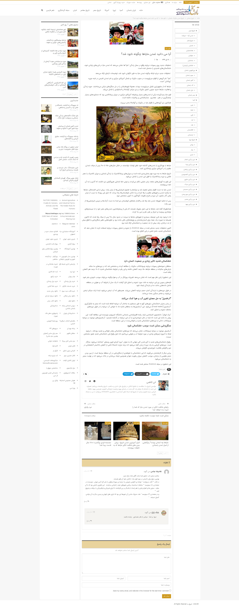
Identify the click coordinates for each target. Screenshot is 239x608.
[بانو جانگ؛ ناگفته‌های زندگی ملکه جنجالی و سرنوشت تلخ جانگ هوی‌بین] (46, 118)
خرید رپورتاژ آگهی (119, 2)
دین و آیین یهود (190, 204)
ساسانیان (190, 60)
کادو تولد (55, 346)
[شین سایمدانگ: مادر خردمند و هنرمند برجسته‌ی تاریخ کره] (46, 170)
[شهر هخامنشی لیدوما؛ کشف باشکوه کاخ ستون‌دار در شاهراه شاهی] (72, 32)
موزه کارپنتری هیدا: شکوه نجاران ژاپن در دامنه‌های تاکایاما (54, 73)
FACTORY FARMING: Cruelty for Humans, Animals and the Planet (50, 204)
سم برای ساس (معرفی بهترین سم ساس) (50, 334)
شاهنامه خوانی (53, 341)
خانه (180, 2)
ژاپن (192, 115)
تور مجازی (147, 2)
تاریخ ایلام (190, 40)
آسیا (121, 10)
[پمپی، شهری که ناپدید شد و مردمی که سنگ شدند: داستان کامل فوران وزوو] (46, 160)
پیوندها (139, 2)
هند (192, 125)
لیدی (191, 154)
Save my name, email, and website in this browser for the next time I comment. (141, 591)
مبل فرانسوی (71, 368)
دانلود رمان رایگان (69, 296)
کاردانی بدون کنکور (69, 350)
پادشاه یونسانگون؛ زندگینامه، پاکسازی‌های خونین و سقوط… (55, 41)
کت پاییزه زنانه (53, 355)
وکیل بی (55, 380)
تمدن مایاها (162, 369)
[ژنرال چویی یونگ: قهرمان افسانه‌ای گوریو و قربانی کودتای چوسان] (46, 181)
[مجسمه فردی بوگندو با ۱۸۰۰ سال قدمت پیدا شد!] (98, 431)
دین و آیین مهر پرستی (188, 194)
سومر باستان (189, 75)
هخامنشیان (189, 50)
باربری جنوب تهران (69, 239)
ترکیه (191, 110)
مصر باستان (191, 95)
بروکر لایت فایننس (52, 244)
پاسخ (86, 501)
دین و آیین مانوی (189, 179)
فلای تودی (71, 346)
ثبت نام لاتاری (53, 271)
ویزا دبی (72, 388)
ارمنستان (190, 135)
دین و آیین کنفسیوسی (188, 174)
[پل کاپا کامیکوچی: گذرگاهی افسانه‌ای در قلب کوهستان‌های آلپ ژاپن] (72, 86)
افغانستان (190, 130)
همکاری (167, 2)
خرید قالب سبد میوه (68, 291)
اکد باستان (190, 85)
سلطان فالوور (71, 333)
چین (192, 105)
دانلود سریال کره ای (51, 296)
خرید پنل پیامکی (69, 281)
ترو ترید (72, 271)
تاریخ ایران (192, 30)
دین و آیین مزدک (189, 184)
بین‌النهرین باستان (189, 70)
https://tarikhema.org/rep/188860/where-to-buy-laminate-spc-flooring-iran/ (60, 216)
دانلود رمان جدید (52, 291)
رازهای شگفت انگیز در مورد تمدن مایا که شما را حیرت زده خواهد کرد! (151, 408)
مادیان (191, 45)
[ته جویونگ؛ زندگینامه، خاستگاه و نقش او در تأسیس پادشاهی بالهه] (46, 108)
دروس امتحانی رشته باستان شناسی (68, 307)
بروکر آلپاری (71, 244)
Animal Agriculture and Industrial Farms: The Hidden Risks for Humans (67, 204)
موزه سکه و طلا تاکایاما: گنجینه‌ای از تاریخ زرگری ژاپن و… (53, 51)
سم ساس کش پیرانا (68, 341)
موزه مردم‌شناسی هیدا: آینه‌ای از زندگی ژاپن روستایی (55, 62)
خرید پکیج (54, 276)
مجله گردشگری (63, 10)
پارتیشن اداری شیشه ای (67, 264)
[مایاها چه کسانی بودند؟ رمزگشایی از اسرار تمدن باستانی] (155, 431)
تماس (109, 2)
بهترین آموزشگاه (69, 248)
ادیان (75, 10)
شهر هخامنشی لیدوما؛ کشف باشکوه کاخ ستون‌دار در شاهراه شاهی (53, 30)
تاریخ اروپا (192, 140)
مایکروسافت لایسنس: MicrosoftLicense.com (50, 362)
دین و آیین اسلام (190, 159)
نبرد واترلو (88, 407)
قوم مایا (168, 48)
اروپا (114, 10)
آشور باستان (189, 80)
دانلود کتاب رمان (52, 301)
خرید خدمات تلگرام (68, 286)
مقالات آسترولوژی (69, 373)
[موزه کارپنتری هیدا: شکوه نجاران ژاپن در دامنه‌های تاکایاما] (72, 75)
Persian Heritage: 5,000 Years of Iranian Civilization (50, 216)
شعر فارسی (50, 10)
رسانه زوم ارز (71, 328)
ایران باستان (131, 10)
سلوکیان (190, 55)
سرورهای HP (53, 328)
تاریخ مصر (97, 10)
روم (192, 149)
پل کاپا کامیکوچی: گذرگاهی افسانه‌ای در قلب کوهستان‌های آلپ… (55, 85)
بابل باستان (189, 90)
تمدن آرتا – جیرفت (187, 35)
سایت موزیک (130, 2)
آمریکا (107, 10)
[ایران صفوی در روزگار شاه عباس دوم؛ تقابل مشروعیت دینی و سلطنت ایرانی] (46, 150)
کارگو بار (55, 350)
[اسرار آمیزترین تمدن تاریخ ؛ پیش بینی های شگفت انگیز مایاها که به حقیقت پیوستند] (126, 431)
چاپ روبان (71, 276)
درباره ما (174, 2)
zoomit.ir (55, 224)
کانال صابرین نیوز (69, 355)
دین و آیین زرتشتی (189, 169)
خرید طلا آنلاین (53, 286)
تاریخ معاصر (85, 10)
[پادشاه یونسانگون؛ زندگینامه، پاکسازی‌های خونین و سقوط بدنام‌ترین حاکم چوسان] (72, 43)
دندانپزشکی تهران (69, 313)
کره (192, 120)
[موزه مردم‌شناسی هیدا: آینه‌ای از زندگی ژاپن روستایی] (72, 64)
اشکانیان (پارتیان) (188, 65)
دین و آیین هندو (190, 199)
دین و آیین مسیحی (189, 189)
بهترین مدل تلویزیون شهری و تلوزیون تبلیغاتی (67, 258)
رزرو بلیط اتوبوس (52, 321)
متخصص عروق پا (52, 368)
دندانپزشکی (54, 305)
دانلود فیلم (72, 301)
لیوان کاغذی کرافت (69, 360)
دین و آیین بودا (190, 164)
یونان (191, 145)
